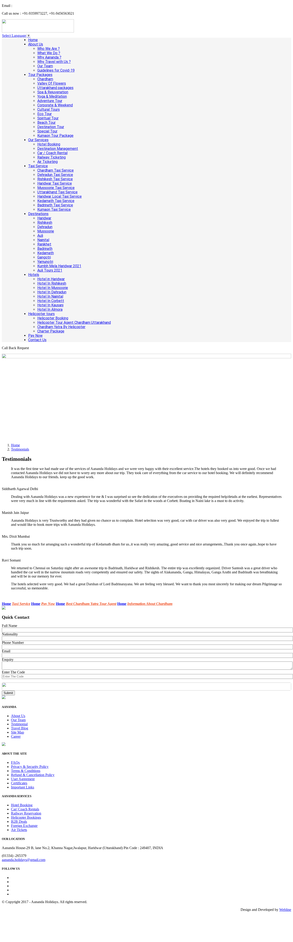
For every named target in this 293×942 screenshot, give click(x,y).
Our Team (45, 66)
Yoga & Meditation (52, 96)
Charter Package (50, 331)
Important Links (22, 787)
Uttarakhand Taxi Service (57, 192)
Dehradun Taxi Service (55, 175)
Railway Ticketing (51, 157)
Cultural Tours (48, 109)
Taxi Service (38, 166)
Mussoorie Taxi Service (56, 188)
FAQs (15, 762)
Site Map (17, 732)
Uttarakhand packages (55, 88)
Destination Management (57, 148)
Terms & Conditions (25, 771)
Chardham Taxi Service (55, 170)
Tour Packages (40, 75)
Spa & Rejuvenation (52, 92)
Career (16, 736)
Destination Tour (50, 127)
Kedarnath (45, 253)
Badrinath (44, 248)
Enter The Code (13, 672)
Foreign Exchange (24, 826)
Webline (285, 910)
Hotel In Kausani (50, 305)
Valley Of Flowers (51, 83)
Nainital (43, 240)
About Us (35, 44)
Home (33, 40)
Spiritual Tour (48, 118)
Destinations (38, 214)
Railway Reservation (26, 813)
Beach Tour (46, 122)
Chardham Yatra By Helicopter (61, 327)
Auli (40, 235)
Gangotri (44, 257)
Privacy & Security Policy (30, 767)
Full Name (9, 626)
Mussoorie (45, 231)
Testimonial (19, 724)
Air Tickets (19, 830)
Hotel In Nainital (50, 296)
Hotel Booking (48, 144)
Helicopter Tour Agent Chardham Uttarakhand (74, 322)
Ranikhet (44, 244)
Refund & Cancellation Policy (32, 775)
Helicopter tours (41, 314)
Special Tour (47, 131)
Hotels (33, 275)
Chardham (45, 79)
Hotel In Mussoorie (52, 288)
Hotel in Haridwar (51, 279)
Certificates (19, 783)
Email (6, 651)
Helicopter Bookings (26, 817)
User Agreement (23, 779)
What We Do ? (48, 53)
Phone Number (13, 643)
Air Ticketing (47, 161)
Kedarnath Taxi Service (55, 201)
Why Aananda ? (49, 57)
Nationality (10, 634)
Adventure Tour (49, 101)
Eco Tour (44, 114)
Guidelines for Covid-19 (56, 70)
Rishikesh (44, 222)
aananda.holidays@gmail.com (23, 860)
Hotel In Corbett (50, 301)
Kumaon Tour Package (55, 135)
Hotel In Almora (49, 309)
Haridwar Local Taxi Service (59, 196)
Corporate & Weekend (55, 105)
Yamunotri (45, 261)
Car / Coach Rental (52, 153)
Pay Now (35, 335)
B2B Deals (19, 821)
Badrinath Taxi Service (55, 205)
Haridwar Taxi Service (54, 183)
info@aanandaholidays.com (33, 6)
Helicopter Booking (52, 318)
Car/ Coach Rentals (25, 809)
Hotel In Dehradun (51, 292)
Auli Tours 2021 (49, 270)
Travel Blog (19, 728)
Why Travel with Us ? (54, 61)
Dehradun (44, 227)
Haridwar (44, 218)
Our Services (38, 140)
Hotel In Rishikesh (51, 283)
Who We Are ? (48, 48)
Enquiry (8, 659)
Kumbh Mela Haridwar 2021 (59, 266)
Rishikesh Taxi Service (55, 179)
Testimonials (20, 449)
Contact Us (37, 340)
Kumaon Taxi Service (54, 209)
